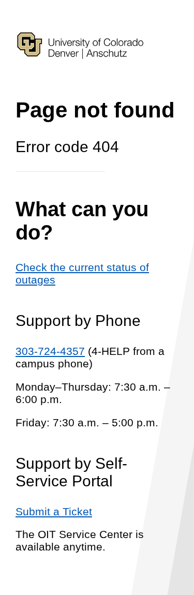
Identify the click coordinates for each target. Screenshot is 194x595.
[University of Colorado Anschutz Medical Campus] (80, 77)
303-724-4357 (50, 351)
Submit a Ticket (54, 511)
